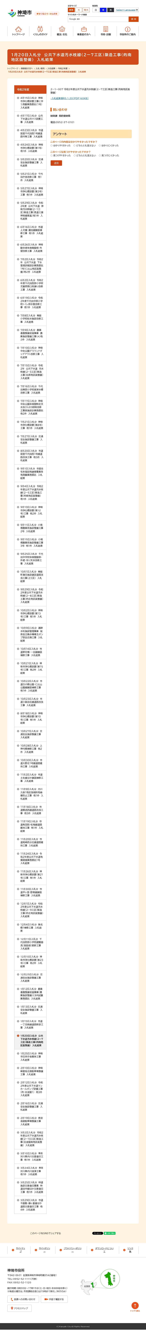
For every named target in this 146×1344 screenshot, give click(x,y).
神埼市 (19, 13)
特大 (86, 10)
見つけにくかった (110, 155)
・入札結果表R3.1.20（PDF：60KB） (69, 98)
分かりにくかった (110, 145)
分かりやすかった (62, 145)
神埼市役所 (16, 1270)
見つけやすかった (62, 155)
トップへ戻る (135, 1307)
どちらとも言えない (86, 145)
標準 (71, 10)
